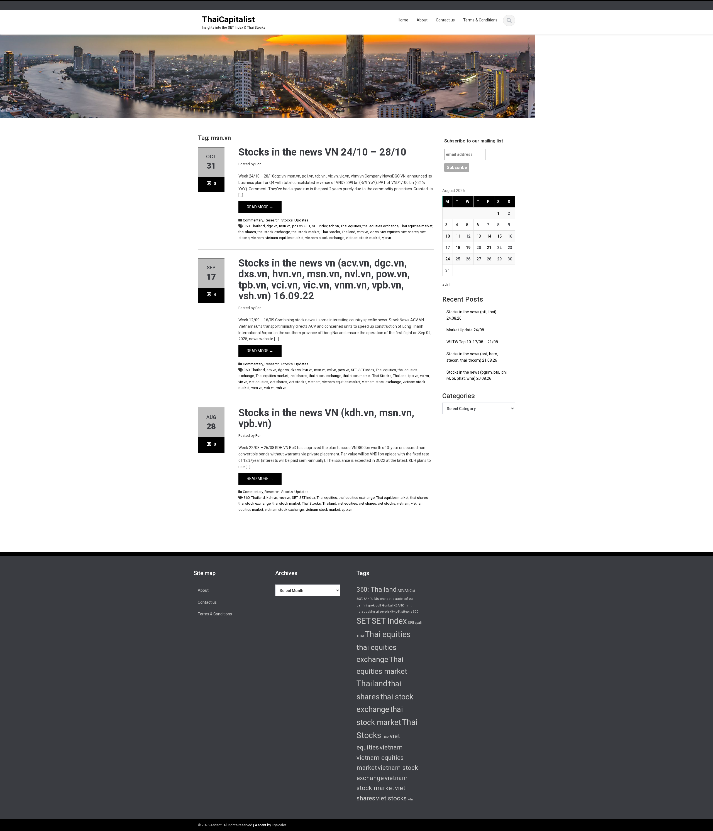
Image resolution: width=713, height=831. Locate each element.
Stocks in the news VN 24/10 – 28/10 (322, 152)
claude (397, 599)
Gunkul (387, 605)
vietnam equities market (284, 238)
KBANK (399, 605)
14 (489, 236)
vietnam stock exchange (324, 238)
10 (447, 236)
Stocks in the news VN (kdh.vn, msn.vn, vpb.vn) (326, 418)
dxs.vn (295, 370)
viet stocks (297, 382)
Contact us (445, 20)
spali (418, 623)
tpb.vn (413, 376)
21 (489, 247)
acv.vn (271, 370)
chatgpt (386, 599)
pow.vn (343, 370)
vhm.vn (362, 232)
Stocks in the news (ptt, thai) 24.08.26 (471, 315)
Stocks (287, 220)
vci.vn (424, 376)
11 (458, 236)
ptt (398, 611)
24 (447, 259)
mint (408, 605)
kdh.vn (272, 497)
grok (371, 605)
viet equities (390, 232)
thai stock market (305, 232)
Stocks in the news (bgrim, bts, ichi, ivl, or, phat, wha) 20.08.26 (476, 375)
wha (410, 799)
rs (410, 611)
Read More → (260, 207)
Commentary (253, 220)
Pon (258, 164)
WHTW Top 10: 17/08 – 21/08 (472, 342)
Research (272, 220)
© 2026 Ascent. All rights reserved (225, 825)
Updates (301, 220)
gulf (378, 605)
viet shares (410, 232)
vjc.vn (386, 238)
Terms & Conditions (480, 20)
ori (377, 611)
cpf (406, 599)
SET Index (320, 226)
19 (468, 247)
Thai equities (351, 226)
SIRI (411, 622)
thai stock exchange (274, 232)
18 (458, 247)
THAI (360, 636)
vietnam (257, 238)
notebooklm (365, 611)
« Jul (446, 285)
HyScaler (279, 825)
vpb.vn (269, 388)
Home (403, 20)
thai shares (247, 232)
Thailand (348, 232)
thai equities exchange (381, 226)
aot (359, 598)
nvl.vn (331, 370)
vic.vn (374, 232)
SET (307, 226)
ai (413, 591)
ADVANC (404, 590)
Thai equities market (416, 226)
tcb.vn (334, 226)
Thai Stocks (330, 232)
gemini (361, 605)
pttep (405, 611)
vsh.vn (281, 388)
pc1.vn (297, 226)
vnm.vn (256, 388)
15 (499, 236)
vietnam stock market (363, 238)
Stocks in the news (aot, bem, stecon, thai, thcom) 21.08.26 (472, 357)
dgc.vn (272, 226)
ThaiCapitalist (228, 19)
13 (479, 236)
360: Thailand (254, 226)
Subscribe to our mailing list (473, 141)
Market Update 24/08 (465, 330)
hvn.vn (307, 370)
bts (376, 599)
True (385, 737)
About (422, 20)
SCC (415, 611)
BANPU (368, 599)
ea (411, 599)
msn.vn (284, 226)
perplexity (387, 611)
